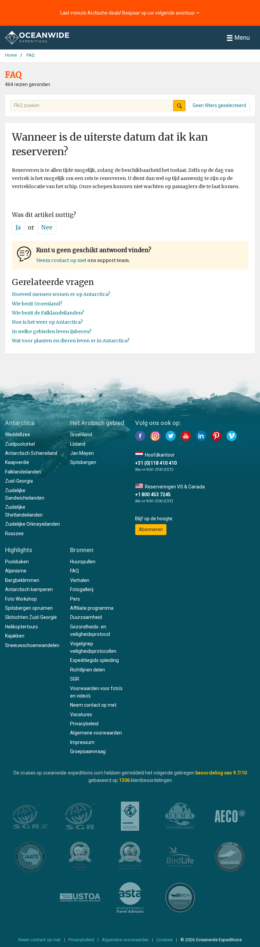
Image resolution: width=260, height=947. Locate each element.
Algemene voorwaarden (96, 733)
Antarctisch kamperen (29, 589)
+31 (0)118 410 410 (156, 463)
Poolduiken (17, 561)
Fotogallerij (81, 589)
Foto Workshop (21, 599)
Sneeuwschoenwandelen (32, 645)
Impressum (82, 742)
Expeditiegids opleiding (94, 660)
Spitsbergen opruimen (29, 608)
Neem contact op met (61, 260)
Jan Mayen (82, 453)
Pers (75, 599)
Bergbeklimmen (22, 580)
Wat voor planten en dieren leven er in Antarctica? (70, 341)
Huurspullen (82, 561)
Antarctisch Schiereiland (31, 453)
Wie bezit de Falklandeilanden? (48, 313)
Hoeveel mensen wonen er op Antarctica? (61, 294)
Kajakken (14, 636)
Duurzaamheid (86, 617)
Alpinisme (15, 570)
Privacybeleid (84, 723)
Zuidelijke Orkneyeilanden (32, 524)
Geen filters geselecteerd (219, 105)
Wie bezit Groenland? (37, 304)
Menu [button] (242, 37)
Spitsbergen (83, 462)
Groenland (81, 434)
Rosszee (14, 533)
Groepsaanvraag (88, 751)
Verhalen (79, 580)
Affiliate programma (91, 608)
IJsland (77, 444)
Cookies (164, 939)
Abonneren (151, 529)
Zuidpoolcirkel (20, 444)
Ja (18, 227)
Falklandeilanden (23, 472)
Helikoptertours (21, 626)
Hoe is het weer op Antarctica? (47, 322)
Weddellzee (17, 434)
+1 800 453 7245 (153, 494)
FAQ (74, 570)
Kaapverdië (17, 462)
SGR (74, 679)
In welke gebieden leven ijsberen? (51, 331)
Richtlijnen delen (87, 669)
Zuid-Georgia (19, 481)
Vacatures (81, 714)
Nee (46, 227)
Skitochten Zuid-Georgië (31, 617)
